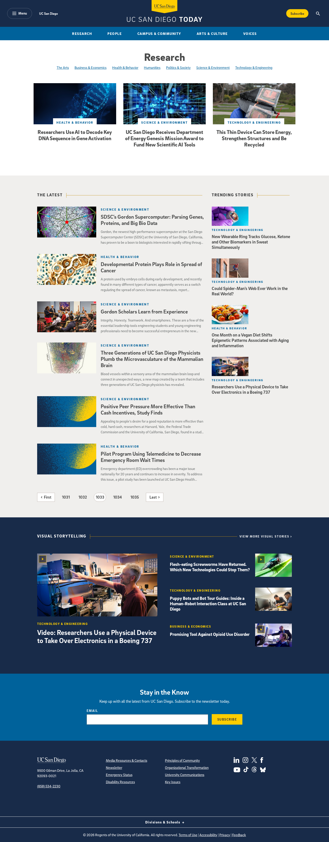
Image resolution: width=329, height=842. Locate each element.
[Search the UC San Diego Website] (318, 13)
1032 (83, 497)
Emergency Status (119, 774)
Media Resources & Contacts (126, 760)
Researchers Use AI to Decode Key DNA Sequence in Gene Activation (75, 135)
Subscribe (297, 13)
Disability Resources (120, 782)
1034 (117, 497)
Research (82, 33)
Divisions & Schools (163, 822)
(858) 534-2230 (48, 786)
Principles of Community (182, 760)
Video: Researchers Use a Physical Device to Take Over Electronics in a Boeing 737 (96, 636)
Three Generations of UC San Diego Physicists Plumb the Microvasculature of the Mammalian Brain (152, 358)
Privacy (224, 835)
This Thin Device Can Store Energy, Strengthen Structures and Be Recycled (254, 138)
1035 (134, 497)
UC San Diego (48, 13)
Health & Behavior (125, 67)
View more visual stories (264, 536)
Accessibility (208, 835)
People (114, 33)
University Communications (184, 774)
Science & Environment (213, 67)
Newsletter (114, 767)
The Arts (63, 67)
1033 (100, 497)
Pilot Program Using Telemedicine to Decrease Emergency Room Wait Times (151, 457)
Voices (250, 33)
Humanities (152, 67)
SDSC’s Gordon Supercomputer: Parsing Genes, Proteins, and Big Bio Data (152, 220)
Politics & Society (178, 67)
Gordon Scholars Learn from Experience (144, 311)
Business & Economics (91, 67)
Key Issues (172, 782)
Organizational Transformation (187, 767)
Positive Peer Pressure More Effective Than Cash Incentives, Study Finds (148, 409)
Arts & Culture (212, 33)
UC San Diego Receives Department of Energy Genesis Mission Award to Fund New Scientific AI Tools (164, 138)
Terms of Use (188, 835)
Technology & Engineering (253, 67)
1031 (66, 497)
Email (92, 711)
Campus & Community (159, 33)
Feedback (239, 835)
